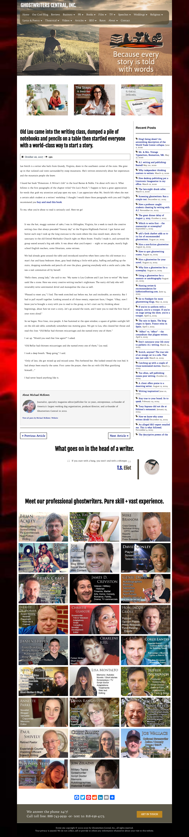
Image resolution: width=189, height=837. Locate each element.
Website (55, 418)
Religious (155, 14)
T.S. (124, 468)
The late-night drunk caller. (152, 189)
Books (89, 14)
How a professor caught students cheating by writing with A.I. (153, 207)
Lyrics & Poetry (31, 20)
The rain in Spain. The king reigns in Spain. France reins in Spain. (151, 323)
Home (26, 14)
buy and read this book (49, 202)
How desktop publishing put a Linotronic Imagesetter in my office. (152, 181)
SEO (91, 20)
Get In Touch (149, 814)
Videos (66, 20)
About (112, 20)
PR (79, 14)
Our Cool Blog (40, 14)
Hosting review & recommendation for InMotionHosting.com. (147, 288)
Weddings (139, 14)
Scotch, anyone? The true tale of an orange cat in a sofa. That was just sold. (152, 355)
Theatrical (51, 20)
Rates (103, 20)
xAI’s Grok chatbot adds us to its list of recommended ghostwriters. (152, 236)
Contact (125, 20)
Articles (79, 20)
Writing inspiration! (149, 391)
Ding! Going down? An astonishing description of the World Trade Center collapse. (151, 142)
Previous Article (35, 435)
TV (111, 14)
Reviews (55, 14)
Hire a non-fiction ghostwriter (154, 244)
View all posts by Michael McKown (36, 418)
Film (101, 14)
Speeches (123, 14)
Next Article (118, 435)
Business (67, 14)
